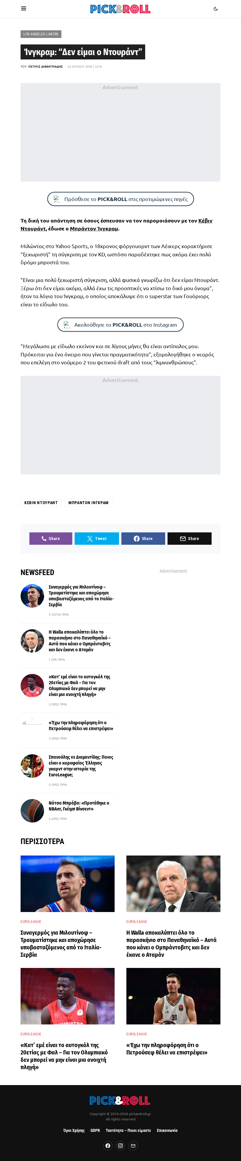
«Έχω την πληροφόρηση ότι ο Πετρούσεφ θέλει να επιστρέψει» (81, 725)
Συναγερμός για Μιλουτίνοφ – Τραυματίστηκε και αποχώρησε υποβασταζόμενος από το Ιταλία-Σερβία (81, 595)
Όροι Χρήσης (74, 1130)
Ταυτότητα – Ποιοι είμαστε (128, 1130)
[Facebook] (108, 1146)
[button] (24, 8)
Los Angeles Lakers (41, 34)
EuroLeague (31, 922)
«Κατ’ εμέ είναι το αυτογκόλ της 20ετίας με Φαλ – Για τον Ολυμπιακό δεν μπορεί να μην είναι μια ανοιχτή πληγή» (79, 685)
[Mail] (133, 1146)
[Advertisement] (120, 132)
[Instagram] (120, 1146)
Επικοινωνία (167, 1130)
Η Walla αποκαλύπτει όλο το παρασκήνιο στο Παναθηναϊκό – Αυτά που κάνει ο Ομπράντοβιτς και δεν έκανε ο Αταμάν (80, 640)
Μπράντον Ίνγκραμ (94, 228)
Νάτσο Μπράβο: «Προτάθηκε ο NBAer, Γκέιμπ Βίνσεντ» (79, 806)
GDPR (95, 1130)
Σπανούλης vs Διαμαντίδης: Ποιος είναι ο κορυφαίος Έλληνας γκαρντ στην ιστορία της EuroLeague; (81, 766)
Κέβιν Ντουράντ (41, 502)
